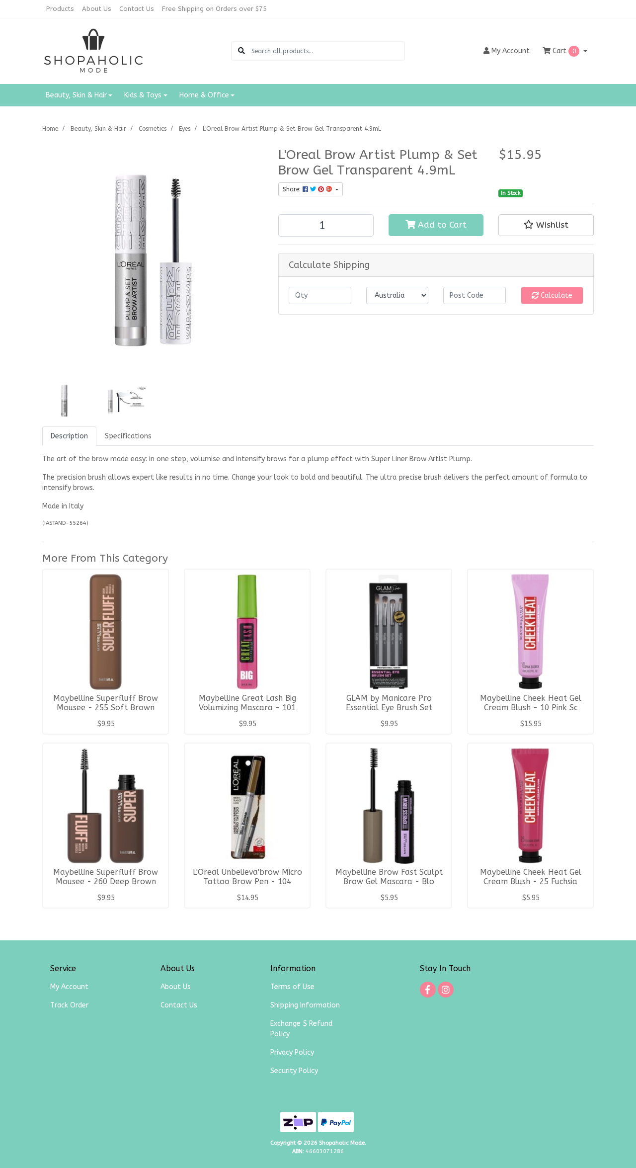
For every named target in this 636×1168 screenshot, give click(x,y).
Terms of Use (292, 987)
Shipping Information (305, 1005)
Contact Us (136, 8)
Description (69, 436)
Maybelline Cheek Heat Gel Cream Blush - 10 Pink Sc (530, 703)
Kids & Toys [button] (142, 95)
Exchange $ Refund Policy (301, 1028)
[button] (546, 225)
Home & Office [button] (204, 95)
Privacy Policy (292, 1052)
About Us (96, 8)
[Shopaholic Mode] (93, 50)
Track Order (69, 1005)
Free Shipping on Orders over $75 (214, 8)
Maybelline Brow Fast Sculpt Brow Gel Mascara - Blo (389, 877)
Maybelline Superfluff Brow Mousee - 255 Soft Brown (105, 703)
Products (60, 8)
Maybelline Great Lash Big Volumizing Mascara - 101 (247, 703)
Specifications (128, 436)
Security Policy (294, 1071)
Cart (563, 51)
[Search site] (241, 51)
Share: (293, 189)
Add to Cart (441, 225)
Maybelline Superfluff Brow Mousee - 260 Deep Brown (105, 877)
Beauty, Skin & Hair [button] (76, 95)
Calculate (555, 295)
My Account (69, 987)
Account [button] (510, 51)
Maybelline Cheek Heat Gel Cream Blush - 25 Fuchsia (530, 877)
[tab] (69, 436)
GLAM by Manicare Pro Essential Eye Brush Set (389, 703)
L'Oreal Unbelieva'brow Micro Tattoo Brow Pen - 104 (247, 877)
